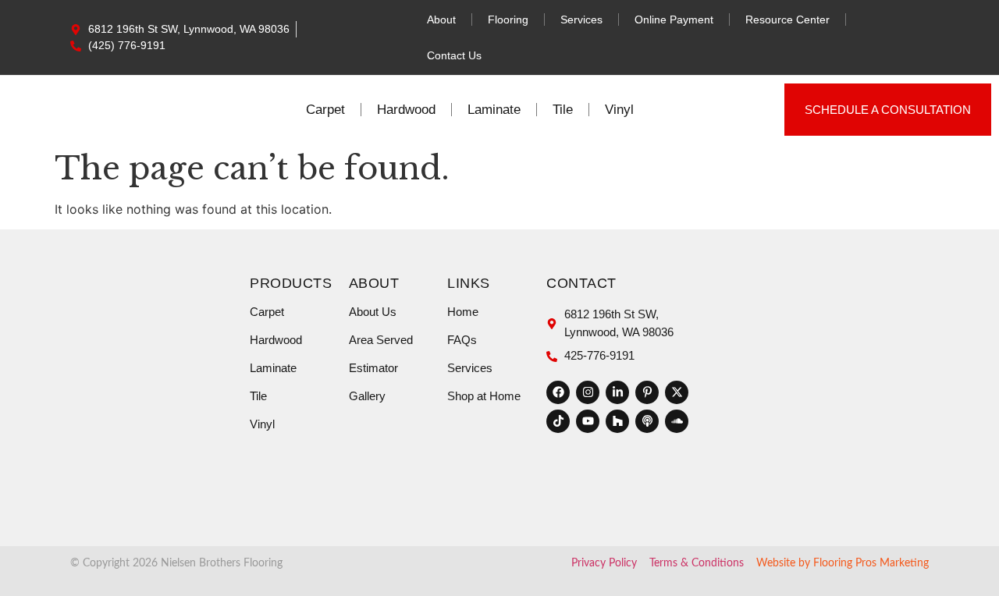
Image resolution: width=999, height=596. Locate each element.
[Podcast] (647, 421)
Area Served (381, 339)
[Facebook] (558, 392)
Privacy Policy (604, 563)
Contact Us (454, 55)
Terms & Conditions (696, 563)
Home (462, 311)
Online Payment (674, 19)
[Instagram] (587, 392)
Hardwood (406, 109)
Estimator (373, 367)
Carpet (325, 109)
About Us (372, 311)
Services (581, 19)
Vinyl (619, 109)
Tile (563, 109)
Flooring (508, 19)
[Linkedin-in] (617, 392)
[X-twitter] (676, 392)
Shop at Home (484, 396)
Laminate (494, 109)
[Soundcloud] (676, 421)
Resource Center (787, 19)
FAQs (462, 339)
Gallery (367, 396)
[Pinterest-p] (647, 392)
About (441, 19)
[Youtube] (587, 421)
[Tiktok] (558, 421)
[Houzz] (617, 421)
